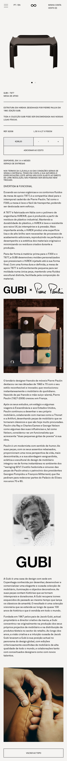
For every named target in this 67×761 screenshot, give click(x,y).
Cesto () (52, 8)
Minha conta (54, 5)
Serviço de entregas (14, 164)
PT (15, 5)
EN (19, 5)
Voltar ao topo (33, 753)
